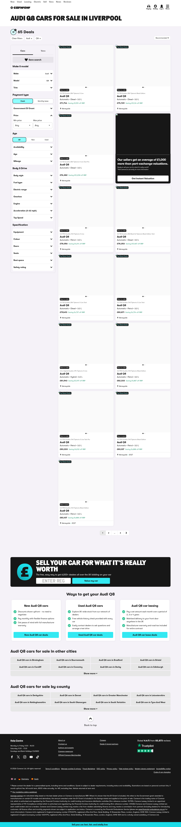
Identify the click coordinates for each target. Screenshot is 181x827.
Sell (45, 2)
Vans (51, 2)
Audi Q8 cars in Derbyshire (30, 695)
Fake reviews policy (126, 769)
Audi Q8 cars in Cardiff (30, 667)
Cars (22, 51)
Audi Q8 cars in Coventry (70, 667)
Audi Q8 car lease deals (145, 635)
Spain (36, 779)
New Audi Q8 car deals (36, 635)
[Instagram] (25, 758)
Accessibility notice (163, 769)
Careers (103, 740)
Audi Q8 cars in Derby (110, 667)
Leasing (27, 2)
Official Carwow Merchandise (69, 755)
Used (19, 2)
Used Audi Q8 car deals (90, 635)
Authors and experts (66, 748)
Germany (25, 779)
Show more (90, 673)
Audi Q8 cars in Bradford (110, 660)
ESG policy (101, 769)
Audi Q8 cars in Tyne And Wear (150, 702)
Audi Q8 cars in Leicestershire (151, 695)
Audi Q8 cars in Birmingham (30, 660)
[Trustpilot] (154, 747)
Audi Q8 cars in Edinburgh (150, 667)
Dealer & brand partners (109, 744)
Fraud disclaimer (89, 769)
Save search (35, 60)
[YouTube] (31, 758)
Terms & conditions (52, 769)
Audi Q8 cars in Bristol (150, 660)
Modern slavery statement (145, 769)
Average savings (16, 796)
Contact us (62, 744)
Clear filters (17, 38)
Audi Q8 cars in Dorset (70, 695)
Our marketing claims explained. (24, 792)
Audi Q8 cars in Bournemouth (70, 660)
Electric (37, 2)
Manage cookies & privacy (71, 769)
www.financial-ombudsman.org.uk (151, 809)
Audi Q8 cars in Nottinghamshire (30, 702)
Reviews (67, 2)
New (12, 2)
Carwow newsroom (65, 751)
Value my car (91, 581)
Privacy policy (112, 769)
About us (61, 740)
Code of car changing (162, 772)
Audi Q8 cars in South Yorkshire (110, 702)
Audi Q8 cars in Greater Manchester (110, 695)
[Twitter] (18, 758)
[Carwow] (20, 8)
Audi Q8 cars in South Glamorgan (70, 702)
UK (15, 779)
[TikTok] (37, 758)
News (58, 2)
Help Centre (16, 740)
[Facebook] (12, 758)
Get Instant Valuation (143, 178)
